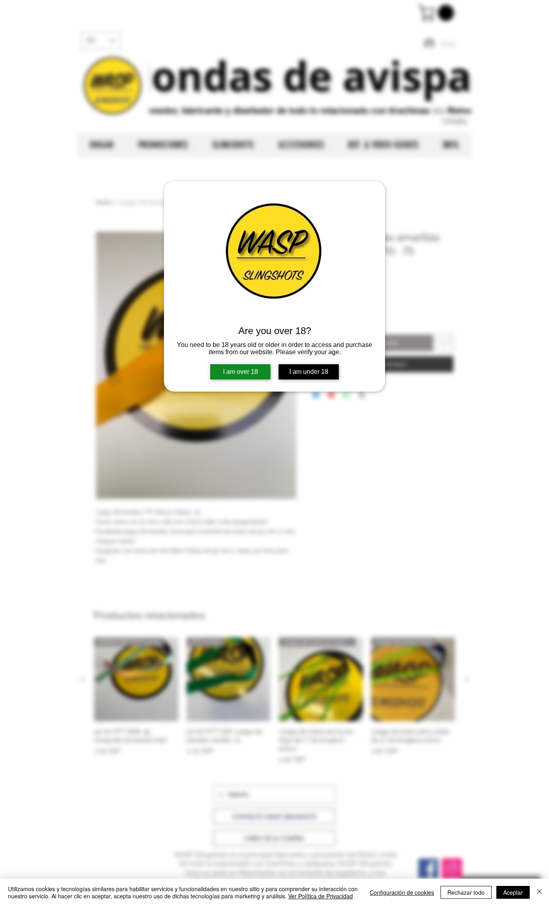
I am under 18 (308, 371)
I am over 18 (240, 371)
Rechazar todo (466, 892)
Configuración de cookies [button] (402, 892)
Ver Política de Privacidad (320, 896)
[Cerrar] (539, 892)
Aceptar (513, 892)
